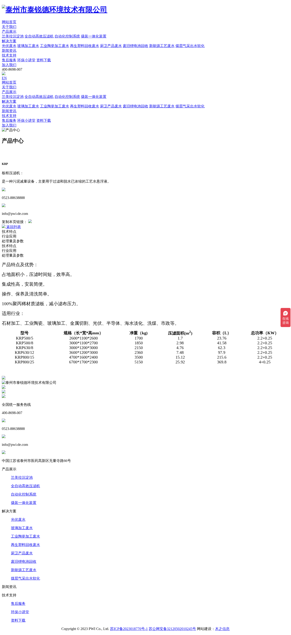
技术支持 (9, 55)
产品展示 (9, 31)
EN (4, 78)
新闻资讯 (9, 50)
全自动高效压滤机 (25, 486)
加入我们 (9, 65)
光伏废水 (18, 519)
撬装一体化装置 (23, 503)
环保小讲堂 (20, 612)
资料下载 (18, 620)
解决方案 (9, 41)
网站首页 (9, 22)
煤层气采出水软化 (25, 578)
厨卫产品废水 (22, 553)
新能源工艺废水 (23, 570)
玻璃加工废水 (22, 528)
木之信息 (222, 629)
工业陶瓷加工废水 (25, 536)
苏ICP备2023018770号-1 (129, 629)
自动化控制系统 (23, 494)
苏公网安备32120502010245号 (172, 629)
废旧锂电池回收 (23, 561)
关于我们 (9, 27)
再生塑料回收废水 (25, 545)
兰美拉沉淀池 (22, 477)
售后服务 (18, 603)
